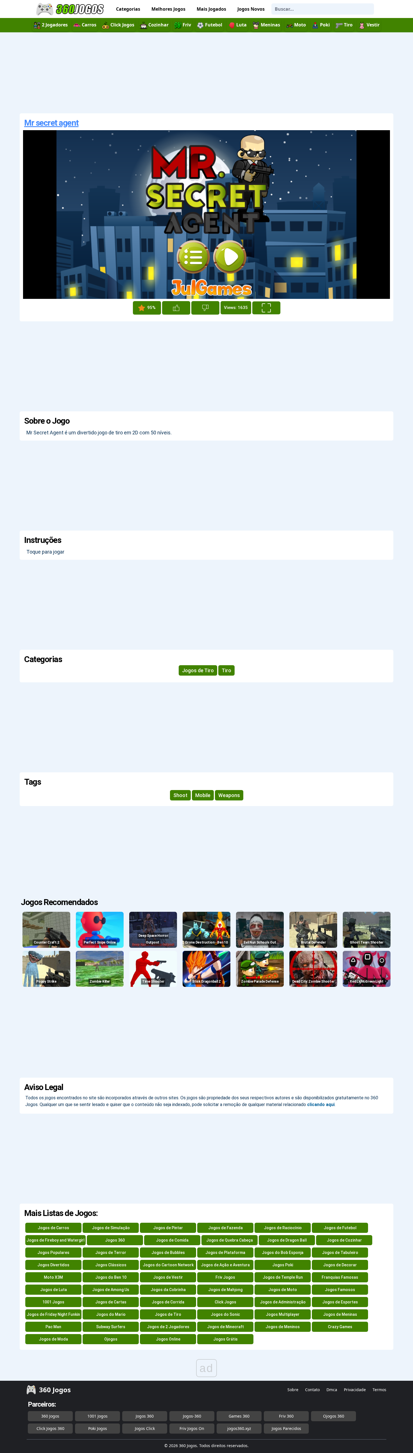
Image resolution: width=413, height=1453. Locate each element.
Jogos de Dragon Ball (287, 1240)
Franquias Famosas (340, 1277)
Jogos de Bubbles (168, 1252)
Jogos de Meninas (340, 1314)
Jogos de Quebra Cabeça (229, 1240)
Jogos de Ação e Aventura (225, 1265)
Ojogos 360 (333, 1416)
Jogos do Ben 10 (110, 1277)
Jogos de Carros (53, 1228)
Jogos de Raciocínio (283, 1228)
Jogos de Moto (282, 1289)
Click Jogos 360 (50, 1428)
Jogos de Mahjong (225, 1289)
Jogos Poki (282, 1265)
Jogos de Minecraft (225, 1327)
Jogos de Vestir (168, 1277)
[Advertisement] (206, 72)
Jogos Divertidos (53, 1265)
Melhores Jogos (168, 9)
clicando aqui (321, 1104)
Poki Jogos (97, 1428)
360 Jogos (50, 1416)
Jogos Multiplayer (282, 1314)
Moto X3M (53, 1277)
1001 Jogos (53, 1302)
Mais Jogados (211, 9)
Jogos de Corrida (168, 1302)
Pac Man (53, 1327)
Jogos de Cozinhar (344, 1240)
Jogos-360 (192, 1416)
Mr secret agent (51, 123)
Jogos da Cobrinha (168, 1289)
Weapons (229, 795)
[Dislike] (205, 308)
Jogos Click (145, 1428)
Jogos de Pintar (168, 1228)
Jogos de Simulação (111, 1228)
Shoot (180, 795)
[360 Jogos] (71, 9)
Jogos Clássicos (110, 1265)
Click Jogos (225, 1302)
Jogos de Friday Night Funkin (53, 1314)
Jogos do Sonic (225, 1314)
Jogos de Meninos (283, 1327)
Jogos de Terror (110, 1252)
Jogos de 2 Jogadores (168, 1327)
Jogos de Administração (283, 1302)
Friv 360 (286, 1416)
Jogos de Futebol (340, 1228)
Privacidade (355, 1389)
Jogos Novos (251, 9)
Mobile (202, 795)
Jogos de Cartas (110, 1302)
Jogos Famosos (340, 1289)
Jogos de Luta (53, 1289)
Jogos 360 (115, 1240)
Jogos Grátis (225, 1339)
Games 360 (239, 1416)
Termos (379, 1389)
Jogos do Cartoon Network (168, 1265)
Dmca (331, 1389)
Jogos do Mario (111, 1314)
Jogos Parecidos (286, 1428)
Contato (312, 1389)
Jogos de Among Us (110, 1289)
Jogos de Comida (172, 1240)
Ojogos (110, 1339)
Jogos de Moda (53, 1339)
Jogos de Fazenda (225, 1228)
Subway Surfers (110, 1327)
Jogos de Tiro (198, 670)
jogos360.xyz (239, 1428)
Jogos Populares (53, 1252)
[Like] (176, 308)
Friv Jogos (225, 1277)
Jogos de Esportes (340, 1302)
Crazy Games (340, 1327)
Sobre (292, 1389)
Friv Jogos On (192, 1428)
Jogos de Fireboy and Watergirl (55, 1240)
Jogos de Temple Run (283, 1277)
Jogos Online (168, 1339)
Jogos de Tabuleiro (340, 1252)
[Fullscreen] (266, 307)
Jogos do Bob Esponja (282, 1252)
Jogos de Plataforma (225, 1252)
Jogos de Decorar (340, 1265)
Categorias (128, 9)
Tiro (226, 670)
